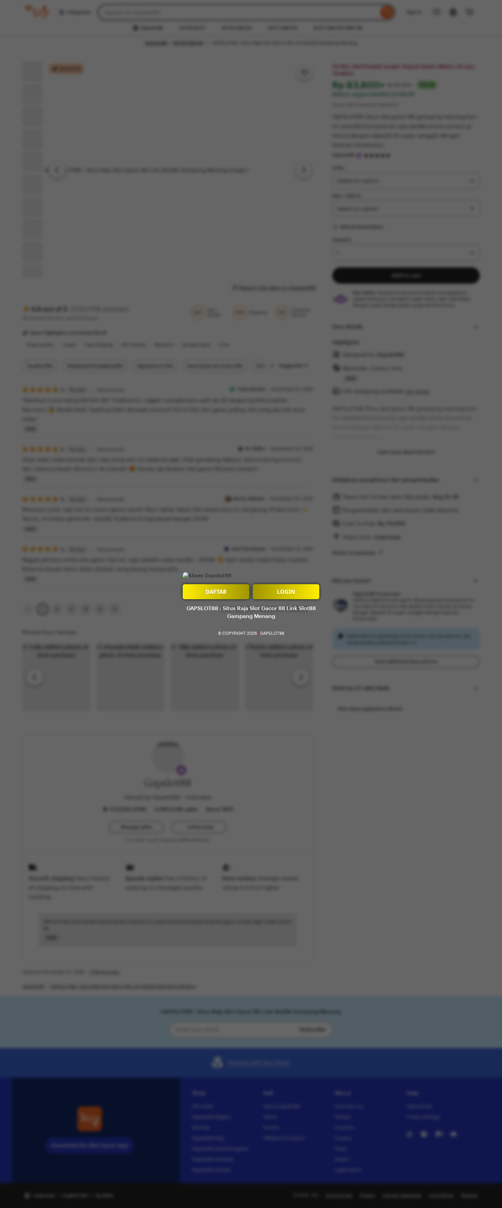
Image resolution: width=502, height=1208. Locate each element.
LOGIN (286, 591)
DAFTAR (216, 591)
